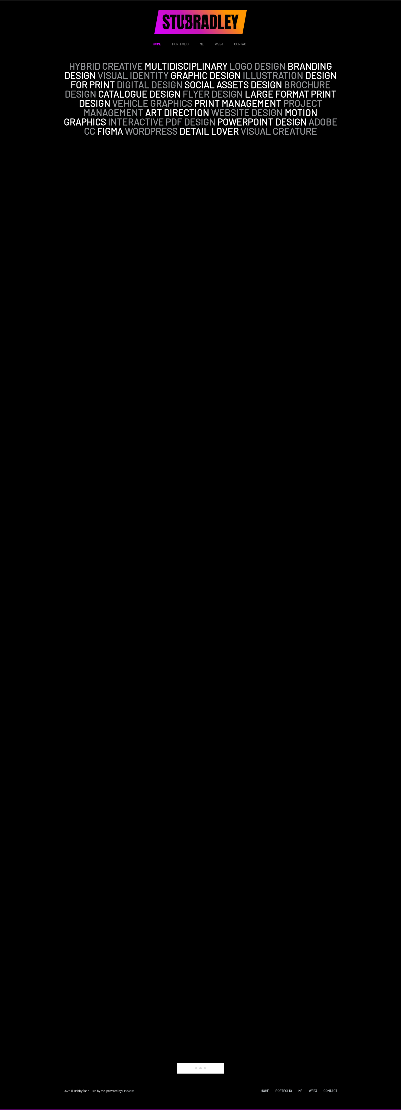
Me (202, 44)
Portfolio (180, 44)
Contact (241, 44)
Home (157, 44)
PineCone (128, 1091)
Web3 (219, 44)
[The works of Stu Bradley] (200, 22)
